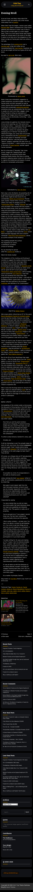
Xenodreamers (8, 411)
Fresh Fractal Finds (7, 724)
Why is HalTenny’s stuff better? (10, 674)
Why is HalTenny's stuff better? (10, 790)
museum (15, 22)
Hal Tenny (5, 702)
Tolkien (19, 377)
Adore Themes (10, 887)
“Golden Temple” (13, 350)
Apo (14, 328)
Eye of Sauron (8, 380)
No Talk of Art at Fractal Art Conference (13, 746)
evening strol (18, 44)
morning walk (5, 46)
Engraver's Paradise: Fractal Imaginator (12, 759)
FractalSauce (6, 690)
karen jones (13, 593)
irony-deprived (17, 273)
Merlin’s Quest (22, 329)
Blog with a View (7, 847)
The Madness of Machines (9, 663)
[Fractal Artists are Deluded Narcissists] (7, 618)
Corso (25, 231)
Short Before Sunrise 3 (15, 354)
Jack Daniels (19, 48)
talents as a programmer (16, 199)
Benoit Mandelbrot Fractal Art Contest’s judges (15, 316)
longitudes (4, 283)
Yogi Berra (13, 579)
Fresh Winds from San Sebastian (11, 721)
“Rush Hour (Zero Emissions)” (17, 235)
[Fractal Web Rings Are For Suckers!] (23, 606)
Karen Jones (21, 96)
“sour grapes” (20, 478)
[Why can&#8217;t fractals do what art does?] (7, 603)
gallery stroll (17, 591)
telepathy (13, 449)
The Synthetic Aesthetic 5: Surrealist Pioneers (14, 729)
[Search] (29, 4)
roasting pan (11, 251)
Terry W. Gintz (21, 190)
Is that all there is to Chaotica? (10, 732)
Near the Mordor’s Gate (18, 378)
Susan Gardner (14, 145)
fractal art (19, 587)
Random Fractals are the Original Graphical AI (14, 656)
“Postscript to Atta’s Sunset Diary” (11, 271)
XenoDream (18, 331)
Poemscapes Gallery (8, 204)
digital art (9, 589)
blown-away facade (24, 373)
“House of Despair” (8, 371)
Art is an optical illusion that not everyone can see (15, 669)
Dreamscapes (25, 361)
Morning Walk (5, 27)
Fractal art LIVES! (7, 666)
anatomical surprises (22, 107)
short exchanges (6, 417)
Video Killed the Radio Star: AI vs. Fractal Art (14, 653)
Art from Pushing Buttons (9, 839)
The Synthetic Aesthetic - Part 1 (11, 739)
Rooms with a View (7, 849)
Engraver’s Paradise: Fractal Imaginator (12, 648)
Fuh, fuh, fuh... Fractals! (9, 726)
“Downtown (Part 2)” (21, 363)
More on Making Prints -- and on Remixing (13, 786)
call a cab (11, 55)
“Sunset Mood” (20, 333)
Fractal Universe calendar (11, 551)
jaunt (23, 389)
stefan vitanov (25, 591)
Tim (4, 688)
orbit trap (9, 591)
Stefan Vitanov (20, 311)
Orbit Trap (17, 3)
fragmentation (22, 135)
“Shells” (29, 359)
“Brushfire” (22, 326)
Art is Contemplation (8, 651)
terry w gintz (5, 593)
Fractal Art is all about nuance (10, 672)
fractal (14, 587)
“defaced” (23, 204)
